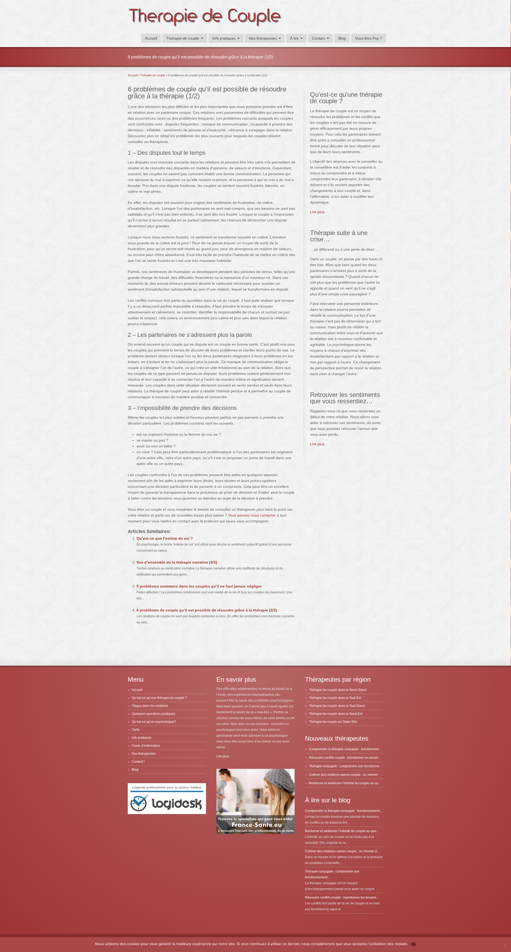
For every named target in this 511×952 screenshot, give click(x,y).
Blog (342, 38)
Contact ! (138, 762)
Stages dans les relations (150, 706)
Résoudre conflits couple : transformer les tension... (342, 897)
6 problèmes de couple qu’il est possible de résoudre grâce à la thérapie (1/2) (207, 92)
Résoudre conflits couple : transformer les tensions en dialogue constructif (362, 758)
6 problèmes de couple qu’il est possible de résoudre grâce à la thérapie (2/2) (207, 610)
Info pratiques (224, 38)
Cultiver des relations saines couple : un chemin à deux (349, 775)
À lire (294, 38)
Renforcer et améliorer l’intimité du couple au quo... (342, 831)
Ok (413, 944)
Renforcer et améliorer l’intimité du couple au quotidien (348, 783)
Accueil (151, 38)
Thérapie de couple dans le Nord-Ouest (337, 690)
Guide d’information (146, 746)
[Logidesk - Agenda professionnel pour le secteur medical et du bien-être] (167, 813)
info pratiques (141, 738)
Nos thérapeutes (263, 38)
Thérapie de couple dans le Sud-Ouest (337, 706)
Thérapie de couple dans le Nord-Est (335, 714)
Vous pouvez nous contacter (252, 515)
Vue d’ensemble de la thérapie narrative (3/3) (177, 562)
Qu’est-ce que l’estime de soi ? (165, 538)
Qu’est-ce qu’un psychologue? (154, 722)
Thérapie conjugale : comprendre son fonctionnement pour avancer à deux (363, 766)
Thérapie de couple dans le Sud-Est (335, 698)
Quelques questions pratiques (153, 714)
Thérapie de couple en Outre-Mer (333, 722)
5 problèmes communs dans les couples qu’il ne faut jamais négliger (199, 586)
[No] (504, 944)
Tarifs (135, 730)
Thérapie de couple (182, 38)
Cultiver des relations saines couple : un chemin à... (342, 851)
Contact (318, 38)
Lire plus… (319, 212)
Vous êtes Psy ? (368, 38)
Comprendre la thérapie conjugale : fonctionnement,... (344, 811)
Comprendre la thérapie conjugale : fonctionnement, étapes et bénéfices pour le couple (372, 749)
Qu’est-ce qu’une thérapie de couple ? (159, 698)
